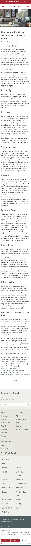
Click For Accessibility (22, 429)
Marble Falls (5, 366)
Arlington (16, 357)
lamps (6, 251)
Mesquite (14, 366)
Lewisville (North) (7, 364)
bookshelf (24, 234)
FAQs (17, 416)
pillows (14, 127)
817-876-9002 (5, 448)
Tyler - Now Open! (7, 374)
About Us (3, 426)
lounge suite (5, 54)
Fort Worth (4, 361)
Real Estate (4, 432)
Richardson (20, 370)
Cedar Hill (4, 359)
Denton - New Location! (18, 359)
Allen (9, 357)
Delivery (3, 419)
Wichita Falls (25, 374)
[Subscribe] (28, 404)
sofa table (4, 295)
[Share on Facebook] (6, 46)
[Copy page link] (15, 46)
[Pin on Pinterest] (12, 46)
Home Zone (25, 343)
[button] (28, 6)
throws (3, 127)
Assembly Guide (5, 422)
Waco (17, 374)
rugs (7, 127)
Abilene (3, 357)
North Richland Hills (7, 370)
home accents (5, 142)
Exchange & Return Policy (21, 421)
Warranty (18, 426)
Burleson (24, 357)
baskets (19, 197)
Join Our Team (5, 429)
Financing (4, 416)
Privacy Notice (5, 527)
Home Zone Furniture (18, 519)
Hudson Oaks (14, 361)
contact (3, 347)
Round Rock (5, 372)
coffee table (16, 54)
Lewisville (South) (21, 364)
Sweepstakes (5, 436)
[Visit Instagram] (9, 46)
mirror (3, 219)
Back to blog (16, 381)
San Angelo (15, 372)
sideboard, (4, 269)
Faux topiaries (25, 186)
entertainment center (7, 56)
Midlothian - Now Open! (9, 368)
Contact (3, 445)
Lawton (23, 361)
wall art (21, 217)
